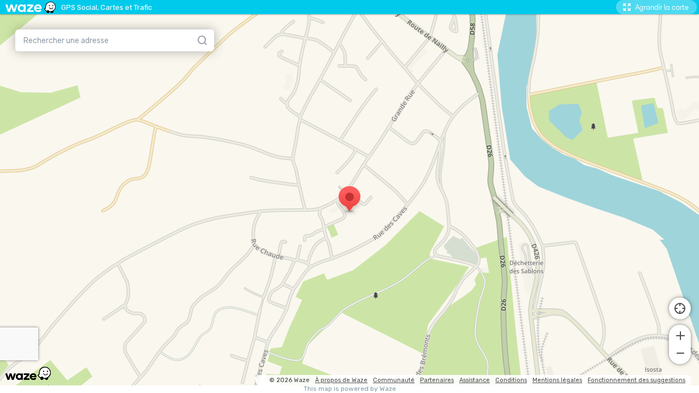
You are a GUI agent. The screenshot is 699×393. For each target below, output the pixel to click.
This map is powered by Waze (350, 388)
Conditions (511, 380)
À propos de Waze (341, 380)
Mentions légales (557, 380)
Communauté (393, 380)
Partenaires (437, 380)
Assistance (474, 380)
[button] (680, 334)
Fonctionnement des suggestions (636, 380)
